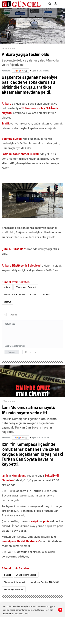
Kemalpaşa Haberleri (14, 589)
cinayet (7, 574)
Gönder (12, 351)
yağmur (7, 301)
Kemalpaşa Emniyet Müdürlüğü (44, 582)
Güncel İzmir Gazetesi (26, 287)
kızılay (33, 294)
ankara (7, 287)
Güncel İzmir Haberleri (14, 294)
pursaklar (45, 294)
